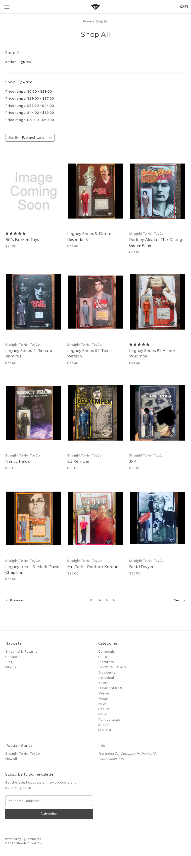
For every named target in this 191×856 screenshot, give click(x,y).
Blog (8, 662)
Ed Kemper (78, 461)
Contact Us (14, 657)
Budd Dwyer (141, 566)
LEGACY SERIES (110, 688)
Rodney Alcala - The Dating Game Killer (155, 242)
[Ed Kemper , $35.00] (95, 413)
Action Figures (18, 61)
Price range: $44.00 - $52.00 (29, 112)
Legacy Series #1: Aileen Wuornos (152, 353)
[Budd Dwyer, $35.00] (157, 518)
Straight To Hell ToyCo (22, 753)
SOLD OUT (106, 730)
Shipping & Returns (21, 651)
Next (178, 600)
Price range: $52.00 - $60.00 (29, 119)
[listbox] (37, 137)
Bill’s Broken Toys (22, 239)
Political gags (109, 719)
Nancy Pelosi (17, 461)
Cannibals (106, 651)
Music (103, 698)
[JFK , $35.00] (157, 413)
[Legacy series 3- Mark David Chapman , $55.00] (33, 518)
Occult (103, 709)
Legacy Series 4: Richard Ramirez (28, 353)
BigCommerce (31, 839)
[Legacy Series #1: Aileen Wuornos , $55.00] (157, 302)
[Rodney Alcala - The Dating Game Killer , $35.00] (157, 191)
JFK (133, 461)
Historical (106, 678)
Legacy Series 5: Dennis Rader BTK (90, 236)
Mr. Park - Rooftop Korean (92, 566)
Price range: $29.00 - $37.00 (29, 98)
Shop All (104, 725)
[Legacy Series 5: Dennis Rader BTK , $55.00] (95, 191)
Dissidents (107, 672)
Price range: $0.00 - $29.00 (28, 91)
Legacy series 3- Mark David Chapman (32, 569)
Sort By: (13, 137)
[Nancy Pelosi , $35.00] (33, 413)
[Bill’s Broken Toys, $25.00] (33, 191)
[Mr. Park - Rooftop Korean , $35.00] (95, 518)
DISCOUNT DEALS (112, 667)
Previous (16, 600)
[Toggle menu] (7, 7)
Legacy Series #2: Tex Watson (87, 353)
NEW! (102, 704)
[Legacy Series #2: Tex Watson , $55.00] (95, 302)
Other (103, 714)
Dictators (106, 662)
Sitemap (12, 667)
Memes (104, 693)
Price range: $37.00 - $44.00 (29, 105)
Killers (103, 683)
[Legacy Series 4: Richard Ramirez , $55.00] (33, 302)
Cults (102, 657)
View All (11, 759)
